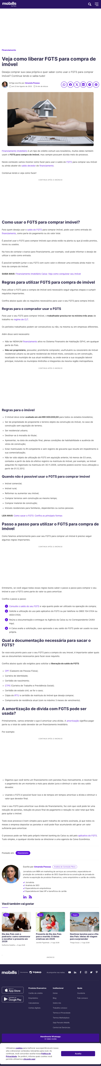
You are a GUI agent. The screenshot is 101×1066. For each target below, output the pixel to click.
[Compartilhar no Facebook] (70, 85)
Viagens (75, 915)
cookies (19, 1048)
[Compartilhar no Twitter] (77, 85)
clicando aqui (29, 1059)
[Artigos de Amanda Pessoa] (30, 897)
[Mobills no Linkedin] (75, 972)
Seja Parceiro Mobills (61, 1022)
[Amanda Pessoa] (5, 85)
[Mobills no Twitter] (91, 972)
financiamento (47, 165)
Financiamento (9, 50)
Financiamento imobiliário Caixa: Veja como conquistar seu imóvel (48, 274)
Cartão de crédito (35, 993)
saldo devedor (28, 165)
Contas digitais (34, 1008)
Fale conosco (82, 998)
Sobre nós (57, 1003)
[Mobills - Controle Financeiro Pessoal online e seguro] (21, 972)
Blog (54, 998)
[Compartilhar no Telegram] (90, 85)
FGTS (69, 162)
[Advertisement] (50, 30)
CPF (7, 671)
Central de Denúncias (61, 1027)
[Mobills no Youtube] (69, 972)
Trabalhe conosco (60, 1008)
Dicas (6, 915)
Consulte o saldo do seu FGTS (24, 606)
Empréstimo (33, 998)
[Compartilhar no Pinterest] (96, 85)
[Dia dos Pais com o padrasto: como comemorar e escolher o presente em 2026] (16, 922)
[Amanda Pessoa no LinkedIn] (25, 897)
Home (55, 993)
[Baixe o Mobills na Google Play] (13, 999)
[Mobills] (9, 4)
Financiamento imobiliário (14, 151)
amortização (73, 721)
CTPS (7, 685)
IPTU (16, 695)
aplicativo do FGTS (87, 835)
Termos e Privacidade (61, 1013)
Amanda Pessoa (32, 83)
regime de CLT (21, 319)
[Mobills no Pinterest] (96, 972)
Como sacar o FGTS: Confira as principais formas (38, 515)
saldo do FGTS (34, 229)
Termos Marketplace (61, 1018)
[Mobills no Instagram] (85, 972)
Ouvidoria (81, 993)
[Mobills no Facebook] (80, 972)
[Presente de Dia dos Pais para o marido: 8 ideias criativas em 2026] (50, 922)
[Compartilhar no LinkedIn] (83, 85)
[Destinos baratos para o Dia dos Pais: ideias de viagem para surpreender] (84, 922)
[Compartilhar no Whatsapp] (64, 85)
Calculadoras (33, 1003)
